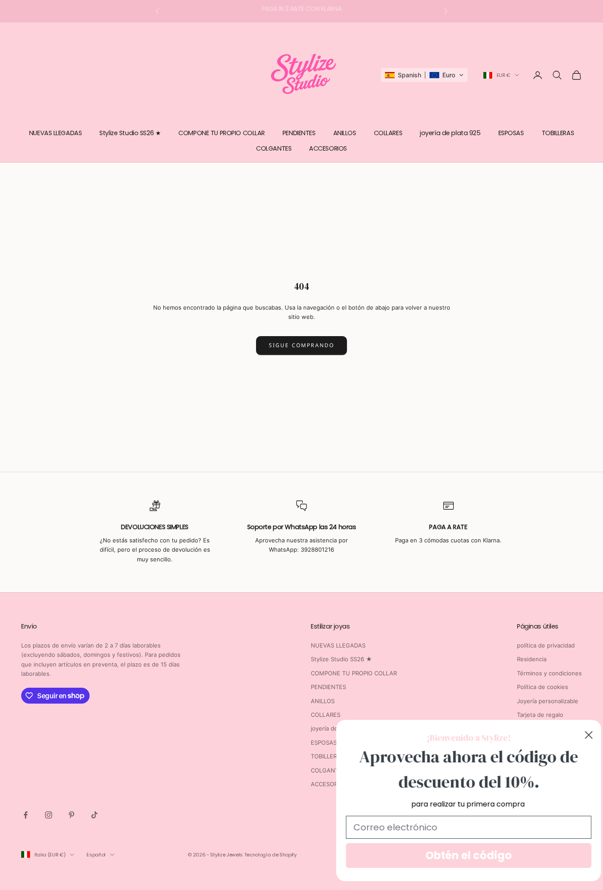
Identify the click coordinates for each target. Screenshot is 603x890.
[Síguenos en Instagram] (48, 814)
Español (96, 854)
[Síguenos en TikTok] (94, 814)
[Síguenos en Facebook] (25, 814)
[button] (424, 75)
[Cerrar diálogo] (581, 735)
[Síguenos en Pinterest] (71, 814)
